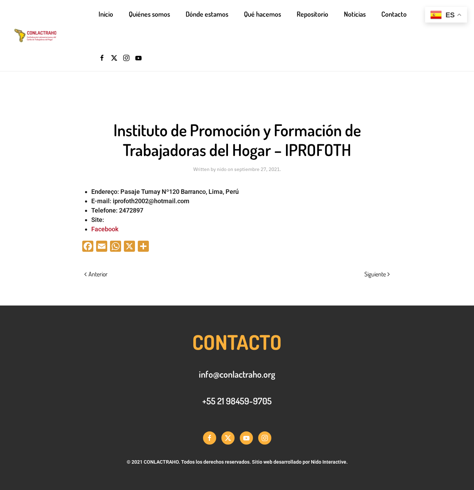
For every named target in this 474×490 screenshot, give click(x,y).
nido (222, 169)
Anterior (98, 274)
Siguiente (375, 274)
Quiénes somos (149, 13)
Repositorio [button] (312, 13)
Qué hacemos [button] (262, 13)
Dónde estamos (207, 13)
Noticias (355, 13)
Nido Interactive (328, 462)
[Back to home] (56, 35)
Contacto (394, 13)
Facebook (105, 229)
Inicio (106, 13)
